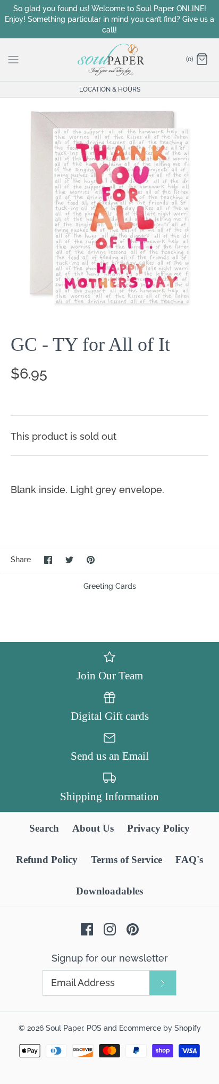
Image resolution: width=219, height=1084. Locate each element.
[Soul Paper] (110, 60)
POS (94, 1027)
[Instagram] (110, 929)
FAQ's (189, 859)
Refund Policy (47, 859)
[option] (109, 207)
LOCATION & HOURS (109, 89)
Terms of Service (126, 859)
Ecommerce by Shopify (160, 1027)
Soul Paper (64, 1027)
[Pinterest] (133, 929)
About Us (93, 828)
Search (44, 828)
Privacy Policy (158, 828)
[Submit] (162, 983)
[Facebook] (87, 929)
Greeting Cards (109, 585)
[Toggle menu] (13, 59)
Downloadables (109, 891)
